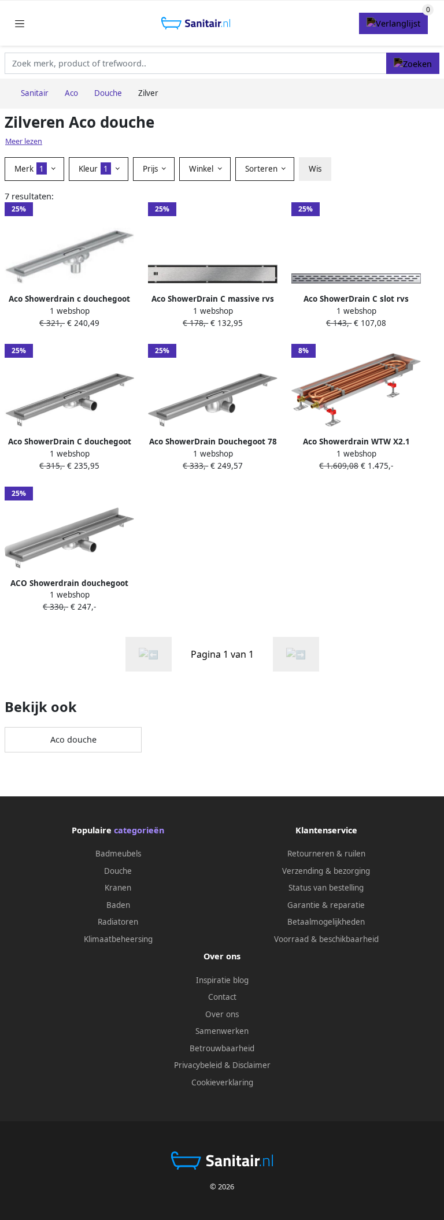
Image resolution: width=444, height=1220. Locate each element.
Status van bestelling (326, 887)
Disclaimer (251, 1065)
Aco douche (73, 739)
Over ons (222, 1014)
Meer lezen (23, 141)
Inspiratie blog (222, 980)
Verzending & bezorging (326, 871)
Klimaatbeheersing (118, 939)
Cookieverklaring (222, 1082)
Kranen (118, 887)
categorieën (139, 830)
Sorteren (262, 169)
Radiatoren (118, 922)
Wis (315, 169)
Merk (29, 169)
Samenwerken (222, 1031)
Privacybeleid (198, 1065)
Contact (222, 997)
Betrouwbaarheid (222, 1048)
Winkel (202, 169)
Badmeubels (118, 853)
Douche (118, 871)
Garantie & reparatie (326, 905)
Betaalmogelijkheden (326, 922)
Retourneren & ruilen (326, 853)
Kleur (93, 169)
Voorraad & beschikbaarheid (326, 939)
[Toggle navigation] (19, 23)
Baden (118, 905)
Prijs (151, 169)
